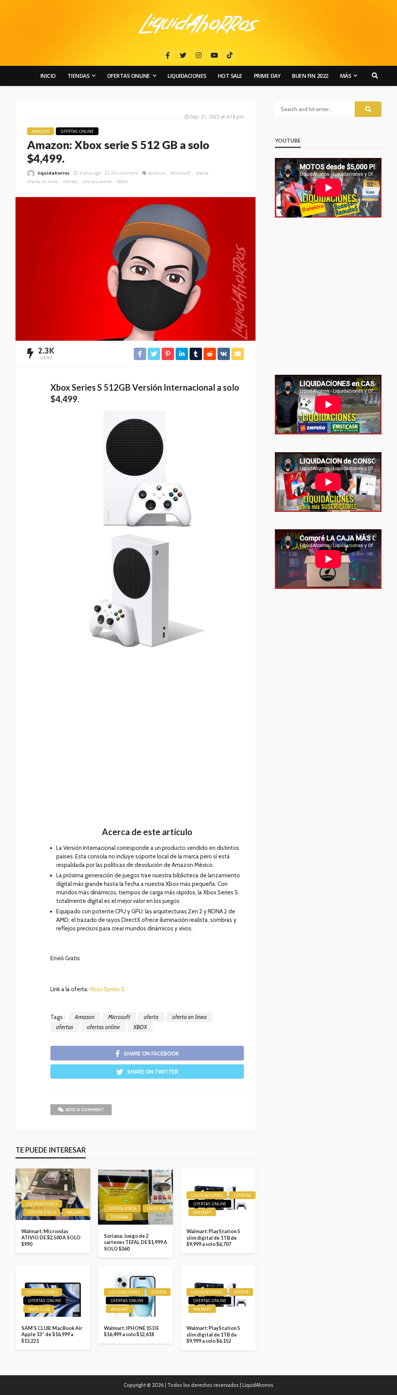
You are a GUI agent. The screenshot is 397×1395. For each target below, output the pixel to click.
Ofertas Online (128, 75)
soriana (119, 1217)
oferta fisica (41, 1212)
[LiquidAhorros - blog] (198, 23)
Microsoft (180, 173)
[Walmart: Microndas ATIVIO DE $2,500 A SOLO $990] (53, 1194)
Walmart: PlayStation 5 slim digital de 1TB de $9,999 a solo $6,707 (213, 1237)
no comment (124, 173)
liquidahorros (53, 173)
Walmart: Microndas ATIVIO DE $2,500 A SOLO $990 (51, 1237)
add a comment (85, 1109)
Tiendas (78, 75)
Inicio (48, 75)
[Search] (374, 76)
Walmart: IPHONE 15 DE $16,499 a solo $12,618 (131, 1331)
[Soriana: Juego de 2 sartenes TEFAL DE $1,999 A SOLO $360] (135, 1196)
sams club (39, 1309)
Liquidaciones (186, 75)
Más (345, 75)
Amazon (40, 131)
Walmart (76, 1212)
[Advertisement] (147, 741)
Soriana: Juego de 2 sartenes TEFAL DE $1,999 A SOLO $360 (135, 1242)
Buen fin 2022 (310, 75)
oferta (201, 173)
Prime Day (267, 75)
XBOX (122, 181)
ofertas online (97, 181)
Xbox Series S (107, 989)
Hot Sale (230, 75)
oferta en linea (42, 181)
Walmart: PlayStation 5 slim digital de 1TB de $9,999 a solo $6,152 (213, 1334)
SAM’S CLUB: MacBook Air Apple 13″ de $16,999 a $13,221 (51, 1334)
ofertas (70, 181)
